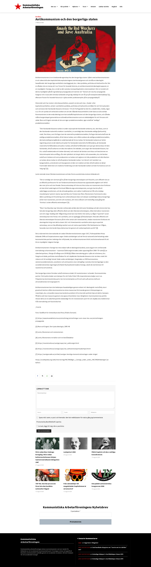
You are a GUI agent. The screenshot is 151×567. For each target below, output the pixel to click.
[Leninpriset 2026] (75, 443)
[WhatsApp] (47, 376)
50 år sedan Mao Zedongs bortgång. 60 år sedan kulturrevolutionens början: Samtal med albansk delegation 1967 (47, 457)
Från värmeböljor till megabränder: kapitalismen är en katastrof (74, 486)
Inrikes (38, 17)
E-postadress (75, 511)
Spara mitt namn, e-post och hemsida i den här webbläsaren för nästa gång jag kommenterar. (71, 417)
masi (79, 543)
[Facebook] (37, 376)
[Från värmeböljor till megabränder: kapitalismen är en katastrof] (75, 475)
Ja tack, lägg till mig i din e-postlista (51, 426)
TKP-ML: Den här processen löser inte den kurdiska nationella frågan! (45, 486)
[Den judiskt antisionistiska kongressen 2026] (104, 475)
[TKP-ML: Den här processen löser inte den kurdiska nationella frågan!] (47, 475)
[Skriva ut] (52, 376)
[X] (42, 376)
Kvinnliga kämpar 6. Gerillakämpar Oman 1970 (107, 554)
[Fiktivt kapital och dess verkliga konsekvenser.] (104, 443)
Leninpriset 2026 (69, 452)
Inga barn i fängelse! (91, 543)
